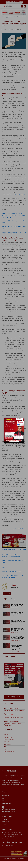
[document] (14, 430)
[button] (22, 420)
